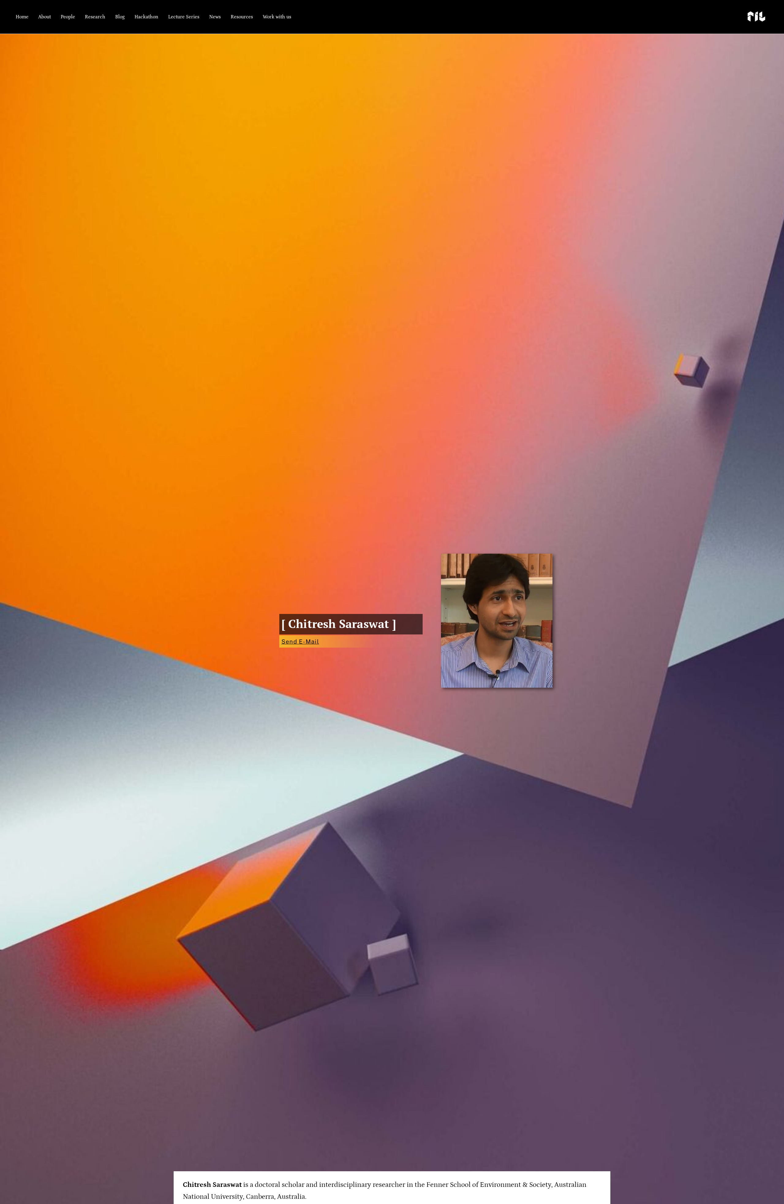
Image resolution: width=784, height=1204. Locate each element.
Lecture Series (183, 17)
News (215, 17)
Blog (120, 17)
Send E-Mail (300, 641)
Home (22, 17)
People (68, 17)
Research (95, 17)
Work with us (277, 17)
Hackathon (146, 17)
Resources (242, 17)
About (44, 17)
